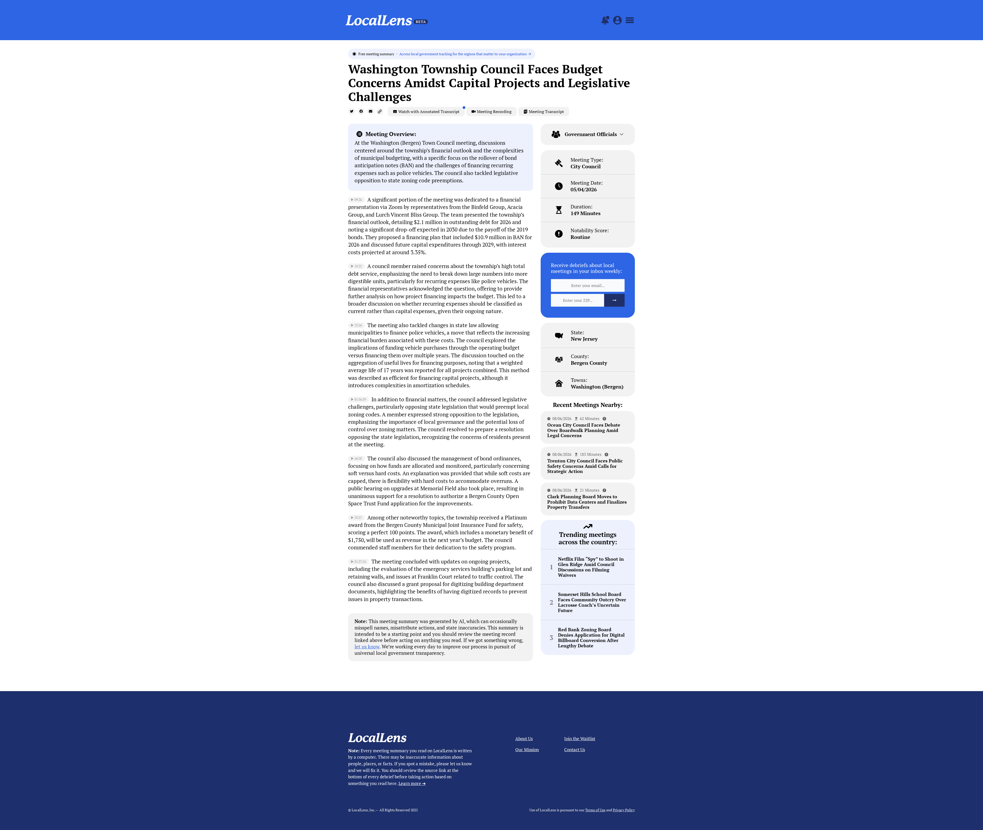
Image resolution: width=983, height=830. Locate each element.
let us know (367, 646)
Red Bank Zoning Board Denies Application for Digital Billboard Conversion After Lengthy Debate (591, 637)
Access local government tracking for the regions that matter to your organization (463, 54)
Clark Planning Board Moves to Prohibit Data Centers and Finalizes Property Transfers (587, 501)
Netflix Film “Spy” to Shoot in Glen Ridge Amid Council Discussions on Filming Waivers (591, 567)
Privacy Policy (624, 809)
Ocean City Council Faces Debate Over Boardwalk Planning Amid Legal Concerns (583, 430)
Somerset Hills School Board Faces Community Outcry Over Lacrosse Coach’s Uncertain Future (592, 602)
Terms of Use (595, 809)
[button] (351, 111)
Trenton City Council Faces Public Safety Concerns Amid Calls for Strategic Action (585, 466)
